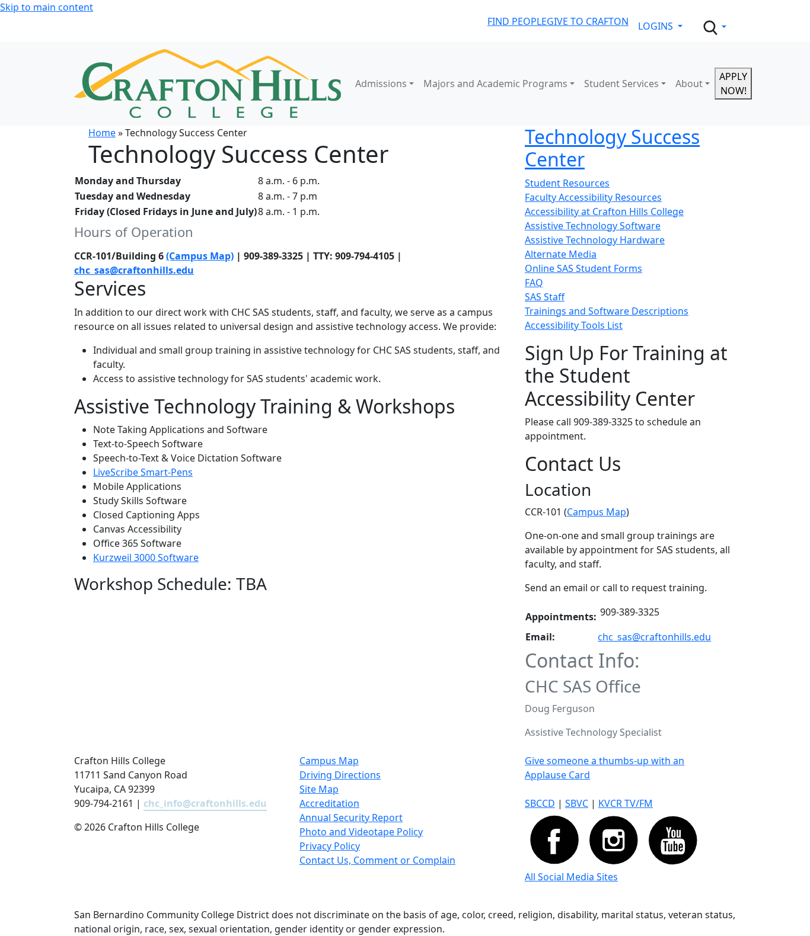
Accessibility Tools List (574, 325)
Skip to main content (46, 7)
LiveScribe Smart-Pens (143, 472)
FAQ (534, 282)
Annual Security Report (351, 817)
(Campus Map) (200, 255)
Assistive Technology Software (593, 225)
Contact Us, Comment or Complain (377, 860)
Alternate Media (561, 254)
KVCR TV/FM (625, 803)
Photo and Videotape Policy (361, 831)
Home (102, 132)
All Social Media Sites (571, 876)
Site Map (319, 789)
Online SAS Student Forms (583, 268)
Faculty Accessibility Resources (593, 197)
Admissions (381, 83)
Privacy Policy (329, 845)
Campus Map (596, 511)
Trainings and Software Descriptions (606, 311)
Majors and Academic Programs (495, 83)
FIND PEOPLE (517, 21)
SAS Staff (545, 296)
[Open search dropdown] (714, 27)
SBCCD (540, 803)
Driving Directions (340, 774)
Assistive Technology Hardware (595, 239)
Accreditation (329, 803)
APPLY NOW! (733, 83)
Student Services (621, 83)
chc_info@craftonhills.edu (205, 803)
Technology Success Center (612, 148)
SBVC (576, 803)
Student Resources (567, 183)
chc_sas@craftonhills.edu (134, 270)
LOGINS (656, 26)
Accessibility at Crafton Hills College (604, 211)
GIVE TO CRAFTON (588, 21)
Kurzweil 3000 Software (146, 557)
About (689, 83)
